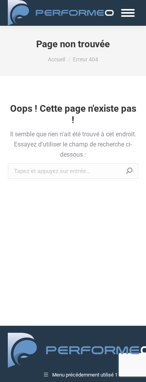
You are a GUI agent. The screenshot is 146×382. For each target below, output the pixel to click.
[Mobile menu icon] (128, 12)
